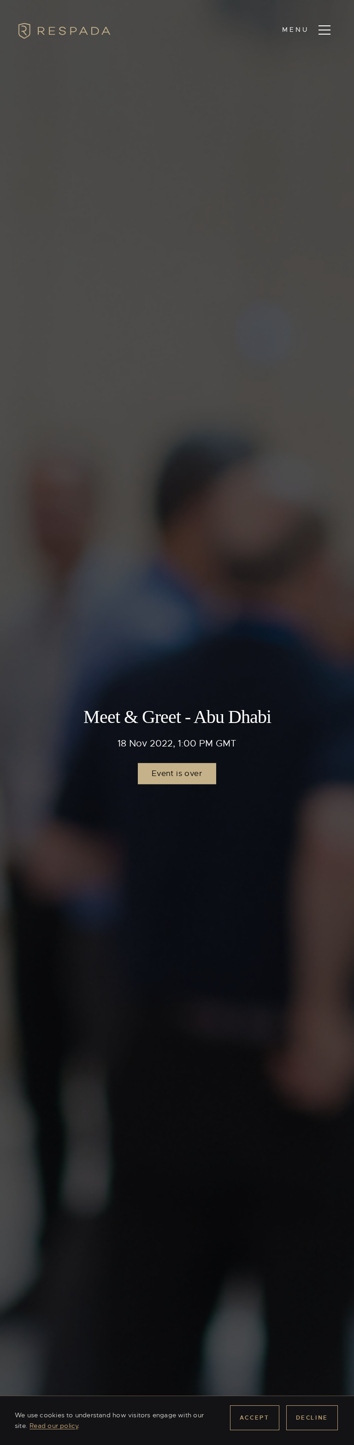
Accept (255, 1417)
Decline (312, 1417)
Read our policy (54, 1425)
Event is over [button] (177, 773)
